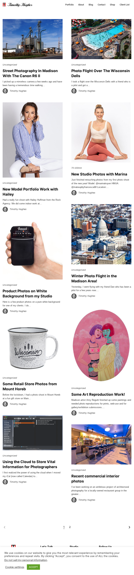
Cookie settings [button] (14, 567)
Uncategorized (10, 65)
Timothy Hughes (18, 91)
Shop (112, 4)
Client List (124, 4)
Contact (101, 4)
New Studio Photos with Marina (99, 174)
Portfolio (69, 4)
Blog (91, 4)
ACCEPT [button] (33, 567)
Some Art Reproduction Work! (98, 394)
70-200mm (76, 168)
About (81, 4)
